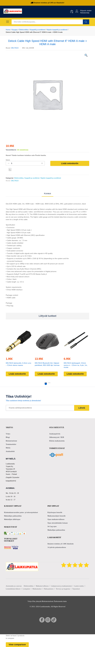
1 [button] (46, 384)
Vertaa (10, 169)
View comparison (17, 644)
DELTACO (15, 48)
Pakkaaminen (49, 589)
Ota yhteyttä (37, 601)
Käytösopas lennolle (55, 512)
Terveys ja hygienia (63, 589)
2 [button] (49, 384)
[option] (47, 94)
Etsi (86, 21)
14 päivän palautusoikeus (57, 547)
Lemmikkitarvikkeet (13, 589)
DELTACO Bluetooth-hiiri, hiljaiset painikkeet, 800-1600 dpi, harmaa (47, 364)
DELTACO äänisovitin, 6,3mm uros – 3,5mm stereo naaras (18, 364)
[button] (18, 354)
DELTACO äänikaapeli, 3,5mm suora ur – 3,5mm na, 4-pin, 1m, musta (75, 365)
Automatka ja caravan (14, 586)
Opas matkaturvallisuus (56, 519)
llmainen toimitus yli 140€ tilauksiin (61, 544)
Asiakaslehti (10, 451)
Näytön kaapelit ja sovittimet (50, 178)
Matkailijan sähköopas (12, 519)
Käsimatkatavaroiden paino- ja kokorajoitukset (21, 512)
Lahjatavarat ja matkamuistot (61, 586)
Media (8, 448)
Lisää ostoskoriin (69, 163)
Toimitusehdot (11, 444)
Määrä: (8, 160)
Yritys (8, 434)
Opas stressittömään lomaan (58, 523)
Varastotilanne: (11, 150)
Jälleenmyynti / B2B (56, 437)
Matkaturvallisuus (42, 586)
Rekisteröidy (84, 13)
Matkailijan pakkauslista (13, 516)
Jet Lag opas (52, 526)
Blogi (8, 437)
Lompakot (26, 589)
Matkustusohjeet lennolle (57, 516)
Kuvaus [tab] (47, 193)
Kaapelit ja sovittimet (32, 178)
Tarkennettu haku (60, 601)
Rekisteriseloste (11, 441)
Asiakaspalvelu (54, 434)
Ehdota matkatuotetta (57, 441)
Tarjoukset (76, 589)
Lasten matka (79, 586)
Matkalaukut (36, 589)
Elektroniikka (19, 178)
